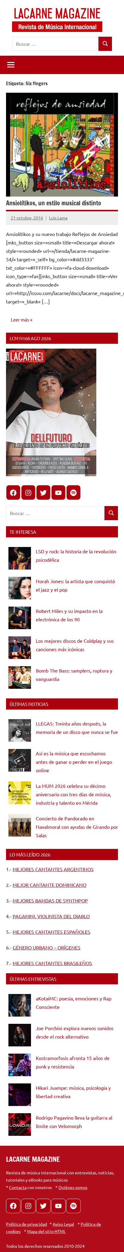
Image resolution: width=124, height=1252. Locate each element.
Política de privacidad (26, 1224)
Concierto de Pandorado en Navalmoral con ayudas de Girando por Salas (77, 826)
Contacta (17, 1187)
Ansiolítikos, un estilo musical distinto (53, 203)
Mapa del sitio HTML (46, 1231)
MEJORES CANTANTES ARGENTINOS (53, 869)
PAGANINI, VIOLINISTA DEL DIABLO (51, 916)
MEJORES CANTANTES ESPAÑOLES (51, 932)
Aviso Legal (63, 1224)
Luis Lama (58, 217)
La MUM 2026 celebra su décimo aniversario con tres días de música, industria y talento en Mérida (73, 794)
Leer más (20, 319)
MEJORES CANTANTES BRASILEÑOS (52, 963)
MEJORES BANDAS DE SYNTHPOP (50, 900)
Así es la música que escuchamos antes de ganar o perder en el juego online (74, 761)
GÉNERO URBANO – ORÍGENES (46, 947)
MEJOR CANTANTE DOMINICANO (49, 885)
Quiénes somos (72, 1187)
